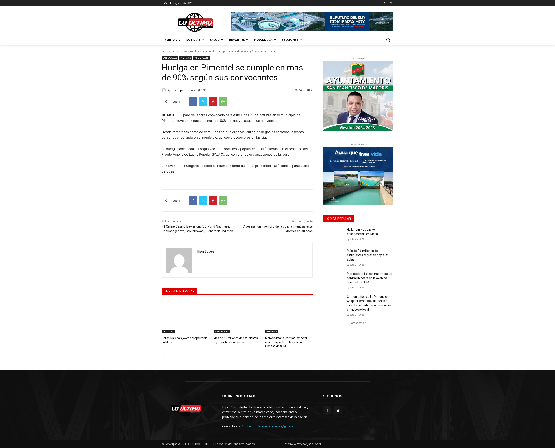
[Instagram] (390, 3)
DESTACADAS (179, 51)
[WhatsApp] (223, 101)
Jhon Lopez (178, 90)
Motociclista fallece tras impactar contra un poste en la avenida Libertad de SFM (286, 341)
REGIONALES (201, 57)
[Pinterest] (213, 101)
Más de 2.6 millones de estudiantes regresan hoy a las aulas (368, 255)
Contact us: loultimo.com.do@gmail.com (270, 426)
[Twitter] (203, 101)
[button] (388, 39)
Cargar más (356, 323)
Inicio (165, 51)
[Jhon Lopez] (164, 90)
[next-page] (171, 356)
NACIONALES (222, 331)
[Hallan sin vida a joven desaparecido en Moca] (185, 316)
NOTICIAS (186, 57)
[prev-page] (164, 356)
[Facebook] (384, 3)
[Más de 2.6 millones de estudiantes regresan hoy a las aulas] (237, 316)
